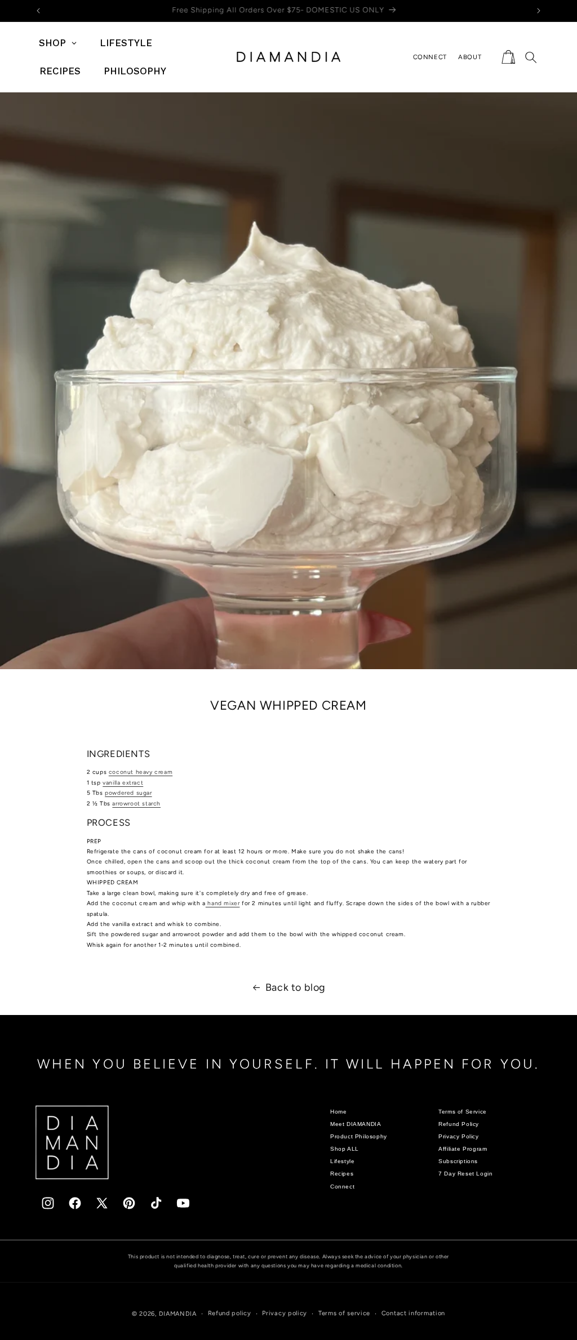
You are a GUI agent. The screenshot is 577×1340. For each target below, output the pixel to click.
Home (338, 1111)
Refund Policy (458, 1124)
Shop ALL (344, 1149)
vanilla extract (123, 782)
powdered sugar (128, 792)
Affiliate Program (462, 1149)
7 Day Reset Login (465, 1173)
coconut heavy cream (140, 772)
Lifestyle (342, 1161)
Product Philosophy (358, 1136)
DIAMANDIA (178, 1313)
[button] (508, 57)
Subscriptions (458, 1161)
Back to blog (295, 987)
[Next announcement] (538, 10)
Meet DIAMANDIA (355, 1124)
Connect (342, 1186)
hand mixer (223, 903)
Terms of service (344, 1313)
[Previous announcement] (38, 10)
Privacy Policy (458, 1136)
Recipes (341, 1173)
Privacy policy (284, 1313)
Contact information (413, 1313)
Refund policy (229, 1313)
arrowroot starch (136, 803)
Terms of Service (462, 1111)
